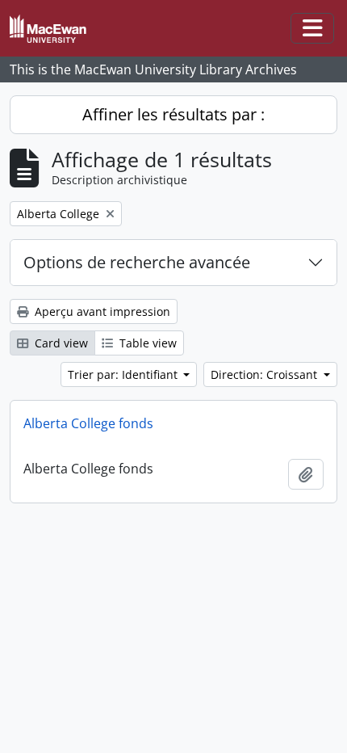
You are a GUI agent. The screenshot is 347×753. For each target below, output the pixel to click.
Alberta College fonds (88, 423)
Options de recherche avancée (136, 262)
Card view (59, 343)
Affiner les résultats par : (173, 114)
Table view (146, 343)
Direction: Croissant (265, 374)
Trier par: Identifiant (124, 374)
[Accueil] (54, 28)
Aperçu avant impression (100, 311)
